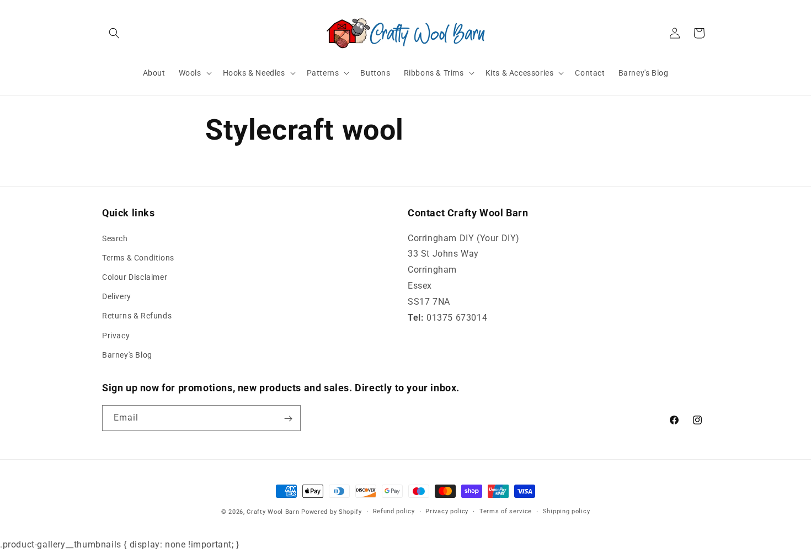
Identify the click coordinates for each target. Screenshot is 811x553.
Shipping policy (566, 510)
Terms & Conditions (138, 257)
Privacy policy (446, 510)
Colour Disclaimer (134, 277)
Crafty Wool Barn (273, 511)
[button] (114, 33)
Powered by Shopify (331, 511)
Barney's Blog (127, 354)
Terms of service (505, 510)
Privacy (116, 335)
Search (115, 238)
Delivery (116, 296)
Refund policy (394, 510)
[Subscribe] (288, 419)
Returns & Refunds (137, 316)
